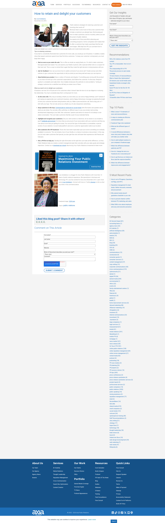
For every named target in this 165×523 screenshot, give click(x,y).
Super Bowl (114, 425)
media (113, 329)
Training (97, 494)
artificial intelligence (117, 231)
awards (113, 235)
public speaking (116, 392)
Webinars (98, 487)
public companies (116, 387)
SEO (112, 404)
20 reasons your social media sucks (120, 80)
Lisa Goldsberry (41, 19)
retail (112, 399)
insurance (113, 312)
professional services (117, 384)
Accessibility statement (123, 497)
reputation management (118, 396)
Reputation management (60, 477)
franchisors (114, 295)
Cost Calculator (99, 468)
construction (114, 255)
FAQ (112, 291)
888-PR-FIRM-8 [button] (127, 4)
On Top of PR (115, 346)
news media (115, 341)
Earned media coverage (81, 483)
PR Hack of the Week (101, 477)
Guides (97, 484)
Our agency (35, 471)
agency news (115, 226)
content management (117, 262)
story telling (114, 420)
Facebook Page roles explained (120, 123)
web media (114, 444)
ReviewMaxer (115, 401)
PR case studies (116, 363)
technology (114, 428)
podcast (113, 358)
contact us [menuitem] (106, 4)
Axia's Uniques (99, 471)
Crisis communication (59, 481)
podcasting (114, 360)
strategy (113, 423)
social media (115, 411)
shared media (115, 406)
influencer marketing (117, 307)
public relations (69, 205)
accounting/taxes (116, 223)
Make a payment (121, 487)
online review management (119, 353)
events (113, 286)
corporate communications (119, 267)
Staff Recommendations (118, 418)
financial (113, 293)
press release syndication (118, 377)
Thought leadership (59, 474)
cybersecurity (115, 271)
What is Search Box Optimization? (120, 78)
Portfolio (79, 479)
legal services (115, 324)
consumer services (116, 259)
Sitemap (118, 490)
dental (112, 274)
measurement (115, 327)
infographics (114, 310)
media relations (116, 331)
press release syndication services (121, 380)
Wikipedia (113, 447)
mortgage (113, 339)
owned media (115, 356)
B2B (112, 238)
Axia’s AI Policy (120, 504)
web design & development (119, 440)
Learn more (92, 519)
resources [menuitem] (97, 4)
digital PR (114, 276)
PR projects (114, 368)
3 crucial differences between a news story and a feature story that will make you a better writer (121, 134)
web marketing (115, 442)
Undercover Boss (116, 437)
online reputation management (120, 351)
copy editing (115, 264)
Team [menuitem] (52, 4)
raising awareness (116, 394)
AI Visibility (114, 228)
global (112, 298)
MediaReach (114, 334)
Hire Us (118, 471)
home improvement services (119, 303)
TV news (77, 490)
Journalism (114, 319)
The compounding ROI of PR (118, 68)
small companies (116, 408)
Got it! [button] (114, 521)
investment (114, 317)
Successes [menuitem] (76, 4)
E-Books (97, 490)
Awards (34, 477)
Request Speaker (121, 474)
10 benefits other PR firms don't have (121, 97)
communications (116, 252)
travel (112, 435)
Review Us (119, 481)
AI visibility (56, 468)
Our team (35, 468)
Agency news (36, 474)
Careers (118, 477)
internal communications (118, 315)
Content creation (58, 487)
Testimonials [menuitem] (86, 4)
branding (113, 245)
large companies (116, 322)
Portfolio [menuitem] (67, 4)
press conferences (116, 375)
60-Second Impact (116, 221)
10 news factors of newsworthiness (120, 76)
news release (115, 344)
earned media (115, 279)
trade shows (114, 432)
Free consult (120, 468)
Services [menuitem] (59, 4)
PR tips (114, 372)
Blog (96, 481)
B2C (112, 240)
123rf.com (72, 201)
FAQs (75, 474)
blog (112, 243)
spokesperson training (118, 416)
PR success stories (117, 370)
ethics (113, 283)
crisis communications (118, 269)
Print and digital (79, 487)
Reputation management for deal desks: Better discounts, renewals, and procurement (121, 187)
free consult (99, 500)
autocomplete (115, 233)
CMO (112, 250)
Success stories (79, 471)
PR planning (114, 365)
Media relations (58, 471)
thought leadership (116, 430)
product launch (115, 382)
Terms (118, 484)
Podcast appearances (80, 493)
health (112, 300)
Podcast (97, 474)
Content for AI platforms (123, 500)
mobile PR (114, 336)
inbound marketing (116, 305)
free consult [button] (116, 4)
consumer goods (116, 257)
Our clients (77, 468)
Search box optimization (60, 484)
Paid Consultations (100, 497)
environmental (115, 281)
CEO (112, 247)
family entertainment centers (119, 288)
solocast (114, 413)
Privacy (118, 494)
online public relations (118, 348)
